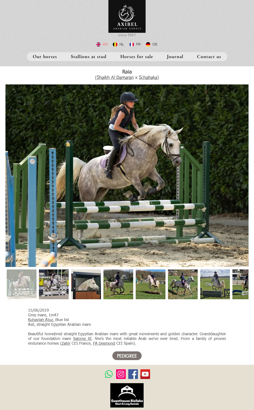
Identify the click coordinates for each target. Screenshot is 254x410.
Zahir (66, 344)
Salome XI (82, 339)
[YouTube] (145, 374)
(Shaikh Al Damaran (114, 77)
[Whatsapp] (109, 374)
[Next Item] (240, 176)
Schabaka (148, 77)
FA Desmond (104, 344)
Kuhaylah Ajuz (40, 320)
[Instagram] (121, 374)
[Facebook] (133, 374)
